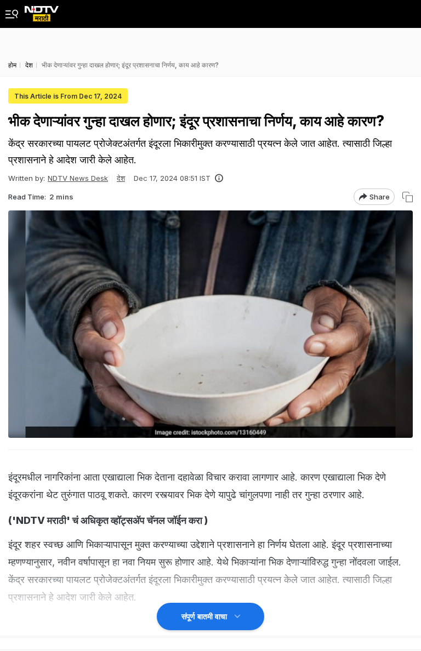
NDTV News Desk (78, 178)
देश (121, 178)
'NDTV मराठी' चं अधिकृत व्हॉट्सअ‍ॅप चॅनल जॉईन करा (108, 520)
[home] (42, 10)
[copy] (407, 197)
